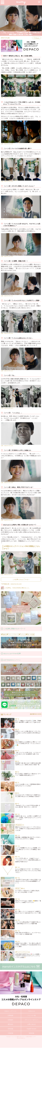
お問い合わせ (31, 1024)
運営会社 (10, 1024)
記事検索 (10, 1015)
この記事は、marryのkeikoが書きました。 (17, 588)
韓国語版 (31, 1033)
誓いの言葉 (30, 634)
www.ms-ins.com (8, 97)
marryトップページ (10, 1011)
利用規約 (10, 1020)
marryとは (31, 1011)
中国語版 (10, 1033)
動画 (3, 634)
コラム (22, 634)
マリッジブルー (13, 634)
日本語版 (10, 1029)
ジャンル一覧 (31, 1015)
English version (31, 1029)
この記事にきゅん (21, 579)
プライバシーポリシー (31, 1020)
